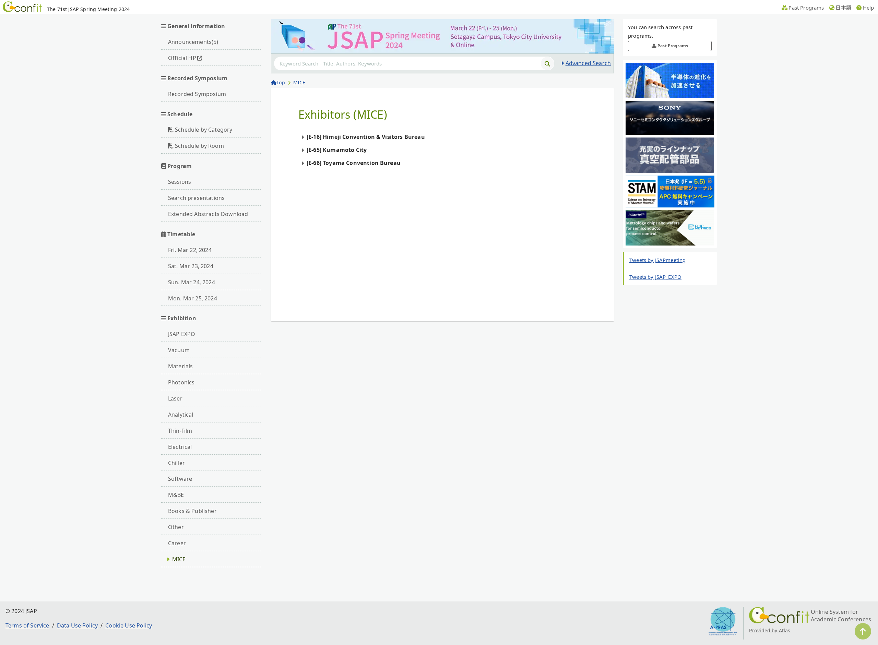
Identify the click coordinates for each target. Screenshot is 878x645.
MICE (179, 559)
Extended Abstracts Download (208, 214)
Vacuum (179, 350)
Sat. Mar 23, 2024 (190, 266)
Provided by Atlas (770, 630)
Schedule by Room (199, 146)
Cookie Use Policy (128, 625)
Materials (180, 366)
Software (180, 478)
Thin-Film (180, 430)
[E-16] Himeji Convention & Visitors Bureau (366, 137)
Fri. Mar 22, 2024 (190, 250)
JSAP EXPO (181, 334)
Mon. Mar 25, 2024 (192, 298)
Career (177, 543)
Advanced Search (588, 63)
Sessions (179, 182)
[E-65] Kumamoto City (337, 150)
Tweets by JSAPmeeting (657, 259)
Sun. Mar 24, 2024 (191, 282)
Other (176, 527)
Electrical (180, 447)
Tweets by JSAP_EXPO (655, 276)
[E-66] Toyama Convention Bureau (354, 163)
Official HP (182, 58)
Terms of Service (27, 625)
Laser (175, 398)
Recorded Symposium (197, 94)
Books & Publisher (192, 511)
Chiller (176, 463)
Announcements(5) (193, 42)
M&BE (176, 495)
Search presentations (196, 198)
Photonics (181, 382)
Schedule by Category (203, 129)
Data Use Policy (77, 625)
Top (280, 82)
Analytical (180, 414)
